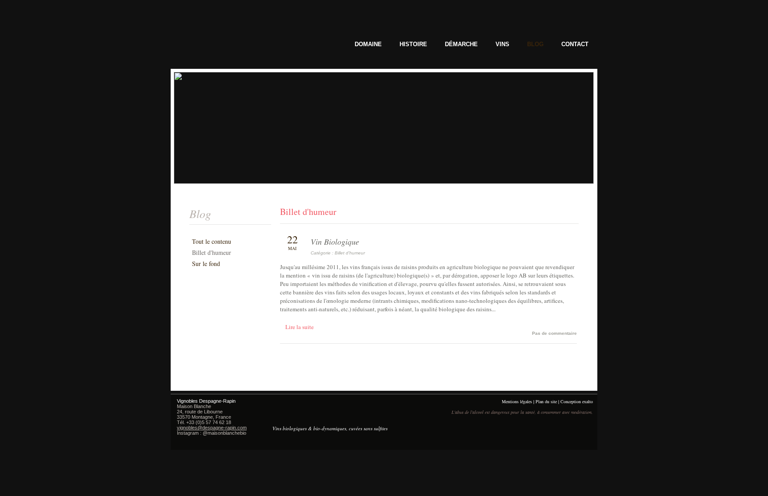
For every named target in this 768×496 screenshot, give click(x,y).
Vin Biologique (335, 241)
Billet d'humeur (211, 252)
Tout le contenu (211, 241)
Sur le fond (206, 263)
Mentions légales (517, 401)
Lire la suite (299, 327)
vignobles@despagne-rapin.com (212, 427)
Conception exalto (576, 401)
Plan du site (546, 401)
